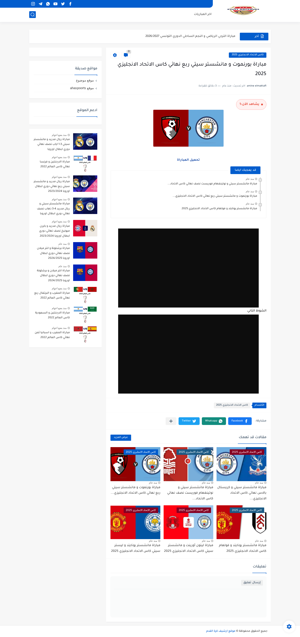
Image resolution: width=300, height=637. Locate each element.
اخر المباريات (202, 14)
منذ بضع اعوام (59, 135)
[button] (240, 421)
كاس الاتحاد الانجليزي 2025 (248, 55)
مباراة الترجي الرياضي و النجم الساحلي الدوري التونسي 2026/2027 (190, 36)
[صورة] (85, 141)
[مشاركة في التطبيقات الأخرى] (171, 421)
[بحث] (32, 14)
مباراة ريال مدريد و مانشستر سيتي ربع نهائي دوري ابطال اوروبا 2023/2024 (52, 186)
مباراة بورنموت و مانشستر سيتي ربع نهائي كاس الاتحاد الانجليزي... (215, 196)
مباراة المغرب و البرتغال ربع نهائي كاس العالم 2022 (52, 296)
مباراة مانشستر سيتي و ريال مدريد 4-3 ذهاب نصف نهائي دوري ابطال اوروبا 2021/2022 (53, 209)
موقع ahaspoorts (82, 88)
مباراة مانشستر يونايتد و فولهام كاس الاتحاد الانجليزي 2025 (219, 208)
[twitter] (62, 4)
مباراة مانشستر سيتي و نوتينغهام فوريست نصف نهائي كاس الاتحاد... (212, 183)
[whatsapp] (48, 4)
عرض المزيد (121, 437)
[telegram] (40, 4)
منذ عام (250, 178)
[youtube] (55, 4)
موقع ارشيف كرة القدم (220, 631)
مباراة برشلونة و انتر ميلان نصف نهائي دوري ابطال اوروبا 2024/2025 (53, 253)
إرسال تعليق (252, 582)
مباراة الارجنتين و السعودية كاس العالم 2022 (52, 315)
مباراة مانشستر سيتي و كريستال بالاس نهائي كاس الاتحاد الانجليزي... (241, 493)
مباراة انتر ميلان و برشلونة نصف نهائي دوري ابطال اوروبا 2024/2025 (53, 275)
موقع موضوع (85, 80)
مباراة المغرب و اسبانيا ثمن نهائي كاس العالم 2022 (52, 335)
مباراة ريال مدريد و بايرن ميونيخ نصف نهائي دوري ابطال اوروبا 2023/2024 (54, 231)
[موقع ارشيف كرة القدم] (243, 10)
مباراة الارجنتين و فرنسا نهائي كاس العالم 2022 (55, 164)
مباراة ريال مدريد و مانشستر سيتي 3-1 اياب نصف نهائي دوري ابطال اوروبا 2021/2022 (52, 145)
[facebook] (70, 4)
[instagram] (33, 4)
